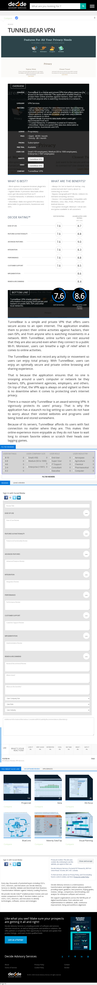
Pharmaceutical (84, 467)
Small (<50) (37, 457)
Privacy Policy (39, 965)
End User (61, 457)
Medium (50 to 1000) (37, 462)
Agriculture (84, 461)
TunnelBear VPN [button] (35, 159)
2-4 (14, 467)
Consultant (61, 467)
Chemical (84, 464)
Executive (61, 470)
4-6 (14, 464)
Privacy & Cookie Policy (81, 877)
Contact (67, 965)
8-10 (14, 457)
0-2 (14, 470)
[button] (6, 497)
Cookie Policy (39, 968)
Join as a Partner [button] (15, 940)
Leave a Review (19, 483)
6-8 (14, 461)
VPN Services (20, 761)
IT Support (61, 464)
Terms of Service (11, 968)
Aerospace (84, 457)
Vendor (66, 968)
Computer (84, 470)
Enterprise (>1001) (37, 467)
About (7, 965)
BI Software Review (8, 761)
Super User (61, 461)
